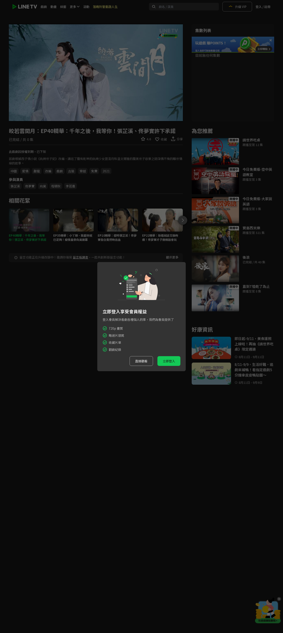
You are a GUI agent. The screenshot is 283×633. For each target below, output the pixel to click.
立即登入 (169, 361)
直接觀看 (141, 361)
